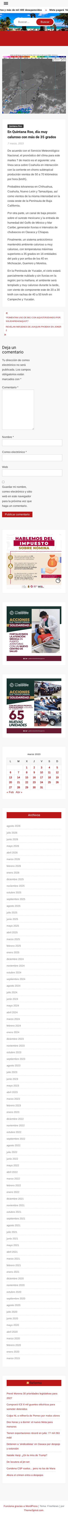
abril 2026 (12, 852)
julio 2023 (12, 1072)
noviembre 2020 (16, 1285)
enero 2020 (13, 1351)
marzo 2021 (13, 1258)
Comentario (10, 387)
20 (10, 782)
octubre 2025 (14, 892)
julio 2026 (12, 832)
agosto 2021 (13, 1225)
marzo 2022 (13, 1178)
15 (26, 777)
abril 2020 (12, 1331)
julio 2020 (12, 1311)
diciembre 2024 (15, 959)
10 (41, 772)
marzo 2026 (13, 859)
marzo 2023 (13, 1098)
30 (34, 787)
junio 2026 (12, 839)
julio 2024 (12, 992)
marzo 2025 (13, 939)
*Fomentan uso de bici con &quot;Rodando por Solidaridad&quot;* (33, 319)
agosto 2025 (13, 905)
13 (10, 777)
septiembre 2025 (16, 899)
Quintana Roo (15, 126)
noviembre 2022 (16, 1125)
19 (57, 777)
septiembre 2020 (16, 1298)
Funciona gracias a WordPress (21, 1506)
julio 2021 (12, 1232)
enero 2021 (13, 1271)
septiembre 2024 (16, 979)
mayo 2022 (13, 1165)
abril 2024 (12, 1012)
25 (49, 782)
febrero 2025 (14, 945)
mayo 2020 (13, 1325)
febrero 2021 (14, 1265)
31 (41, 787)
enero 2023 (13, 1112)
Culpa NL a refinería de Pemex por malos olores (33, 1415)
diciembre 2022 (15, 1118)
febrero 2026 (14, 866)
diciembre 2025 (15, 879)
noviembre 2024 (16, 965)
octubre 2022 (14, 1132)
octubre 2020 (14, 1291)
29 (26, 787)
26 (57, 782)
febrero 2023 (14, 1105)
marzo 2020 (13, 1338)
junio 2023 (12, 1079)
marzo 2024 (13, 1019)
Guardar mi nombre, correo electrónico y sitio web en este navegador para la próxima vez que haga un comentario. (17, 496)
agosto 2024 (13, 985)
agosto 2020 (13, 1305)
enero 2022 (13, 1192)
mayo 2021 (13, 1245)
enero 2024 (13, 1032)
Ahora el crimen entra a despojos (25, 1475)
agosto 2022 (13, 1145)
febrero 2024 (14, 1025)
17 (41, 777)
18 (49, 777)
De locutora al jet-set (18, 1461)
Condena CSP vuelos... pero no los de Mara (31, 1468)
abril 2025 (12, 932)
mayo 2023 (13, 1085)
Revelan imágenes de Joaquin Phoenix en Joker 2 (33, 328)
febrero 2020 (14, 1345)
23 (34, 782)
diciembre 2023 (15, 1038)
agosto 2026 (13, 825)
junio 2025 (12, 919)
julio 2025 (12, 912)
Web (5, 466)
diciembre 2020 (15, 1278)
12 (57, 772)
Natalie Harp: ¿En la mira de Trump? (27, 1455)
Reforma (36, 1383)
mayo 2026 (13, 846)
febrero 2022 (14, 1185)
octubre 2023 (14, 1052)
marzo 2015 (13, 1358)
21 (18, 782)
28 (18, 787)
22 (26, 782)
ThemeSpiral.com (33, 1510)
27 (10, 787)
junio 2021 (12, 1238)
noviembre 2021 (16, 1205)
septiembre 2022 (16, 1138)
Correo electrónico (14, 451)
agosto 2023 (13, 1065)
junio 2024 (12, 999)
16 (34, 777)
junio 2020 (12, 1318)
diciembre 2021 (15, 1198)
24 (41, 782)
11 (49, 772)
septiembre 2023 (16, 1058)
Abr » (19, 792)
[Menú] (5, 3)
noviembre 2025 (16, 885)
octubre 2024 (14, 972)
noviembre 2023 (16, 1045)
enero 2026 (13, 872)
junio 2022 (12, 1158)
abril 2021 (12, 1251)
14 (18, 777)
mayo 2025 (13, 925)
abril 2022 (12, 1172)
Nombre (8, 437)
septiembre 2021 (16, 1218)
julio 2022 (12, 1152)
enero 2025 (13, 952)
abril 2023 (12, 1092)
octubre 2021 (14, 1211)
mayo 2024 (13, 1005)
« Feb (10, 792)
